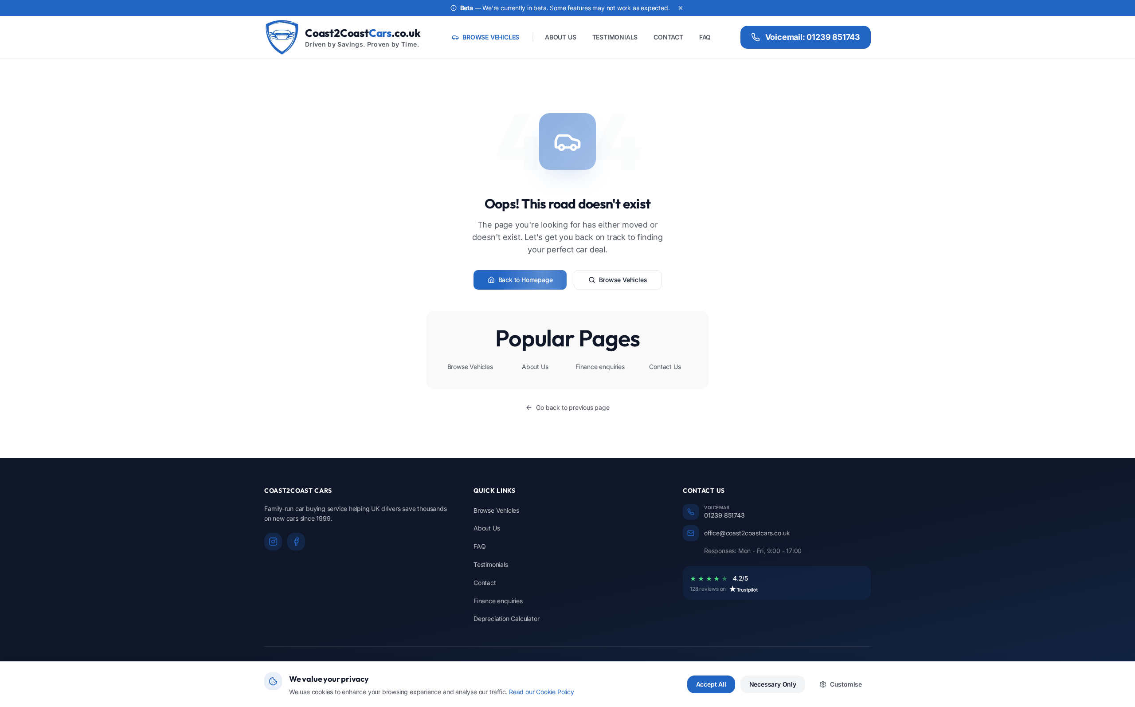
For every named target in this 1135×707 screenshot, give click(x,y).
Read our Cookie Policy (541, 691)
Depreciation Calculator (506, 618)
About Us (535, 366)
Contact (485, 582)
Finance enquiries (600, 366)
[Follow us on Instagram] (273, 541)
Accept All (711, 684)
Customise (846, 684)
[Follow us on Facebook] (296, 541)
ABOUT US (560, 37)
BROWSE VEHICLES (490, 37)
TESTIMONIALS (615, 37)
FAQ (705, 37)
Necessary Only (772, 684)
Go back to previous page (572, 407)
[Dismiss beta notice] (681, 8)
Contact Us (665, 366)
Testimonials (491, 564)
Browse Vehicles (623, 279)
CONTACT (668, 37)
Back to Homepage (525, 279)
